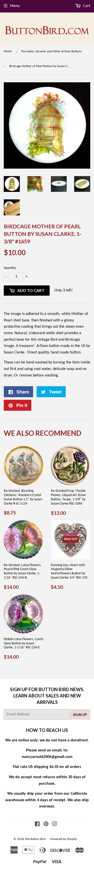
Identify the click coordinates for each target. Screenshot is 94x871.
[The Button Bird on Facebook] (37, 825)
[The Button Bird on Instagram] (54, 825)
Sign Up (80, 714)
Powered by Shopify (63, 839)
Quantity (10, 268)
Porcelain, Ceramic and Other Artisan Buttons (51, 51)
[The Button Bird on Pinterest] (46, 825)
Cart (86, 6)
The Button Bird (35, 839)
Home (8, 51)
